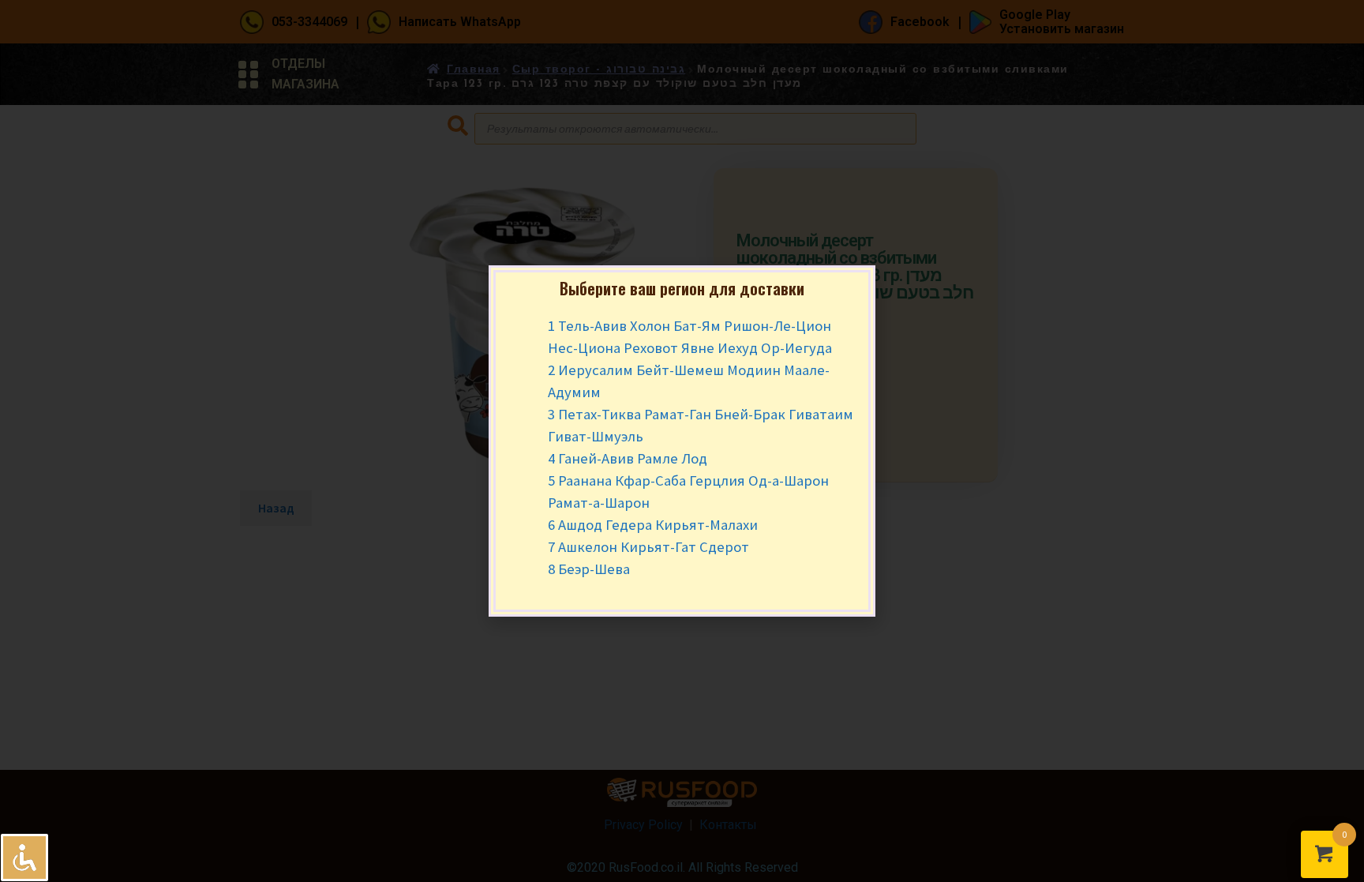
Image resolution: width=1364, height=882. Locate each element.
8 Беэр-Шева (589, 569)
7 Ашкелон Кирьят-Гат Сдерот (648, 547)
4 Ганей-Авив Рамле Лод (627, 458)
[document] (682, 441)
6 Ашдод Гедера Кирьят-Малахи (653, 525)
